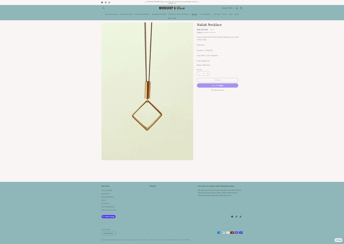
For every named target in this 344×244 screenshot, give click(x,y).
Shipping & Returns (107, 197)
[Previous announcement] (144, 2)
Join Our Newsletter (108, 207)
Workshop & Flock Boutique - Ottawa (116, 239)
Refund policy (143, 239)
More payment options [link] (217, 90)
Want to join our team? (109, 210)
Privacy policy (152, 239)
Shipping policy (173, 239)
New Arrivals (105, 193)
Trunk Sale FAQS (106, 190)
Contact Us (105, 203)
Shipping (199, 32)
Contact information (184, 239)
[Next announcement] (200, 2)
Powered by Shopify (132, 239)
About (103, 200)
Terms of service (162, 239)
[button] (103, 8)
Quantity (199, 69)
